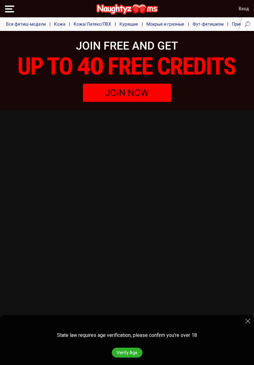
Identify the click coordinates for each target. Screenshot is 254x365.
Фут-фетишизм (208, 24)
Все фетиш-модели (26, 24)
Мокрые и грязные (165, 24)
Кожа (59, 24)
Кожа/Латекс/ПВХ (92, 24)
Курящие (129, 24)
